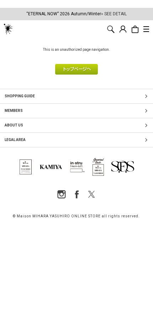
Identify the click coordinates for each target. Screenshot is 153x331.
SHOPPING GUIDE (20, 96)
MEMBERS (14, 111)
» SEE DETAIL (114, 13)
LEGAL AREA (15, 140)
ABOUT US (14, 125)
